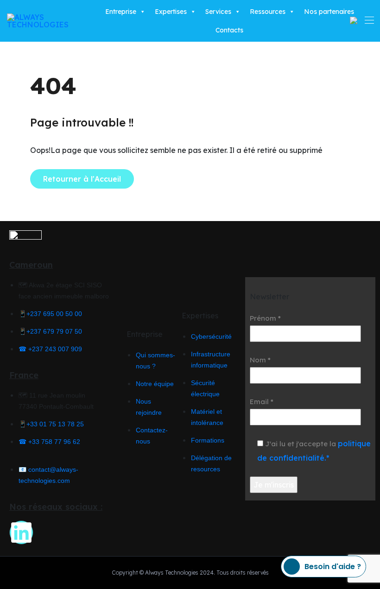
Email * (261, 401)
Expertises (171, 11)
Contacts (229, 30)
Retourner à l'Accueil (82, 179)
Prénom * (265, 318)
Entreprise (120, 11)
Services (218, 11)
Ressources (267, 11)
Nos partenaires (329, 11)
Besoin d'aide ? (332, 566)
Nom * (260, 359)
